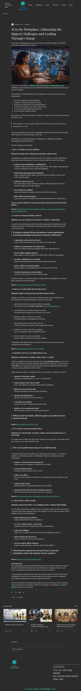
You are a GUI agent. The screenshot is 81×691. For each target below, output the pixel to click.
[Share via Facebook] (12, 592)
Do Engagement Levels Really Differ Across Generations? (66, 625)
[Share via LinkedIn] (19, 592)
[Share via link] (23, 592)
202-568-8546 (8, 5)
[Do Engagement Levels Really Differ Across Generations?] (66, 615)
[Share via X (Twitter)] (16, 592)
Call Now (7, 3)
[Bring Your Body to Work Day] (14, 615)
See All (76, 606)
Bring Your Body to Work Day (14, 625)
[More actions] (69, 24)
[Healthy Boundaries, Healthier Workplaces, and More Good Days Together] (40, 615)
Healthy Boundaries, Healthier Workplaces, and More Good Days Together (39, 625)
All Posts (5, 13)
